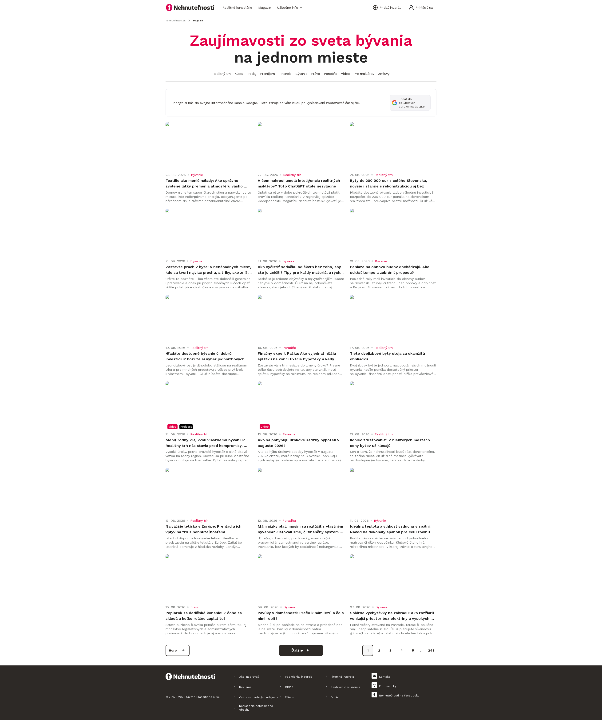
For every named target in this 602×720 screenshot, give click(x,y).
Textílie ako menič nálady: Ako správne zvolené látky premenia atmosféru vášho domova (205, 183)
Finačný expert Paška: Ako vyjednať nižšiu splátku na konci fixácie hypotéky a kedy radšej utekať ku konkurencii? (297, 356)
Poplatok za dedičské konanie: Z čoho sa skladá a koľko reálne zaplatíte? (204, 616)
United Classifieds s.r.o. (203, 697)
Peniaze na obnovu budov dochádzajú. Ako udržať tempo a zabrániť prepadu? (390, 270)
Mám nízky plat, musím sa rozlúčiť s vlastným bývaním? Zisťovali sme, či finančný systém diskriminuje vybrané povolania (301, 529)
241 (431, 650)
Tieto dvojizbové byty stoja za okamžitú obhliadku (388, 356)
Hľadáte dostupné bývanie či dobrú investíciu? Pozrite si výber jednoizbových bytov (206, 356)
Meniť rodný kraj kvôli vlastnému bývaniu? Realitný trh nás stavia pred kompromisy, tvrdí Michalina (206, 443)
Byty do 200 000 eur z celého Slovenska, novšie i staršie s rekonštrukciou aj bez (389, 183)
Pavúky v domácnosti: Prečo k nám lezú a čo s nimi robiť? (301, 616)
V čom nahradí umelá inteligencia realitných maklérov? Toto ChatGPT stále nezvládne (299, 183)
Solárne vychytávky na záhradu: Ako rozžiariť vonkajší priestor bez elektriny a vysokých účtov (393, 616)
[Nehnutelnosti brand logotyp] (190, 7)
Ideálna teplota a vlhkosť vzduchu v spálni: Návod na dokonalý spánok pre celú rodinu (391, 529)
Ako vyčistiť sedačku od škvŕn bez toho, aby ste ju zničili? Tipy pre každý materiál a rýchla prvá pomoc (301, 270)
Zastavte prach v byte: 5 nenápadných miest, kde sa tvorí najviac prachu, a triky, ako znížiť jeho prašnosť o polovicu (209, 270)
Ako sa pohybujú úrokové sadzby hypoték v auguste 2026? (299, 443)
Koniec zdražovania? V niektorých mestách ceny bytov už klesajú (390, 443)
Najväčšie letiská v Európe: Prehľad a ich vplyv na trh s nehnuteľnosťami (204, 529)
